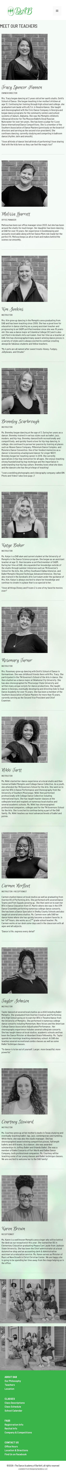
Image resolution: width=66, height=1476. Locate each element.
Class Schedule (13, 1406)
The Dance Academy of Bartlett (28, 1465)
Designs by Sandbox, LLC (38, 1469)
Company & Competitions (18, 1432)
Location (9, 1388)
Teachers (10, 1384)
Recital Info (11, 1428)
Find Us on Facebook (16, 1454)
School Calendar (13, 1410)
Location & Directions (16, 1450)
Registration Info (14, 1424)
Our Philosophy (13, 1380)
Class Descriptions (15, 1402)
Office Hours (11, 1446)
